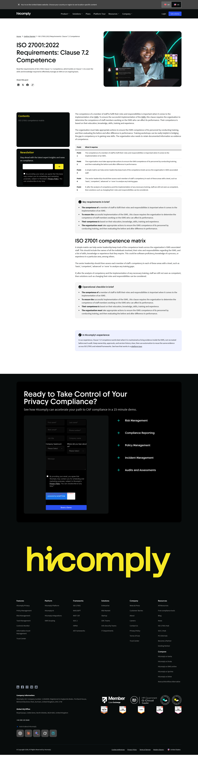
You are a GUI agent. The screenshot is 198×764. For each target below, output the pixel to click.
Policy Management (24, 610)
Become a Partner (165, 641)
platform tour (136, 346)
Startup (104, 615)
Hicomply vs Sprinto (165, 671)
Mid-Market (105, 610)
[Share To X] (23, 85)
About (132, 615)
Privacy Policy (53, 179)
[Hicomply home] (24, 13)
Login (164, 14)
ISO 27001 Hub (163, 626)
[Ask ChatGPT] (20, 733)
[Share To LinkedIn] (18, 85)
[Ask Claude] (28, 733)
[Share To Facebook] (27, 85)
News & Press (135, 605)
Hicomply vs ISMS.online (167, 666)
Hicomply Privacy (23, 605)
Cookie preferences (118, 750)
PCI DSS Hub (162, 636)
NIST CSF (76, 615)
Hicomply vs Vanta (165, 656)
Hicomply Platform (52, 605)
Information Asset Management (23, 632)
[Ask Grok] (45, 733)
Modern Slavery (158, 750)
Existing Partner (164, 646)
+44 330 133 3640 (22, 720)
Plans (88, 13)
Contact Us (134, 626)
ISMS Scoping (50, 620)
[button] (174, 749)
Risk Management (23, 615)
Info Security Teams (108, 626)
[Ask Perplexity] (53, 733)
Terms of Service (145, 750)
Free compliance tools (166, 610)
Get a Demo (175, 14)
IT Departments (107, 631)
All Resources (163, 605)
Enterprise (105, 605)
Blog (159, 615)
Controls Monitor (23, 626)
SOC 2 (75, 620)
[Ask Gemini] (36, 733)
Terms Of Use (135, 636)
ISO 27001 (77, 605)
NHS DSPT (77, 610)
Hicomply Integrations (53, 615)
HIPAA (75, 626)
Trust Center (21, 638)
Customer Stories (136, 610)
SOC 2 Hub (162, 631)
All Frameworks (79, 631)
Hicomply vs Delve (165, 676)
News (160, 620)
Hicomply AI (49, 610)
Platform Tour (100, 13)
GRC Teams (105, 620)
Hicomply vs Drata (165, 661)
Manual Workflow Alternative (169, 681)
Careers (133, 620)
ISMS (96, 117)
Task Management (23, 620)
